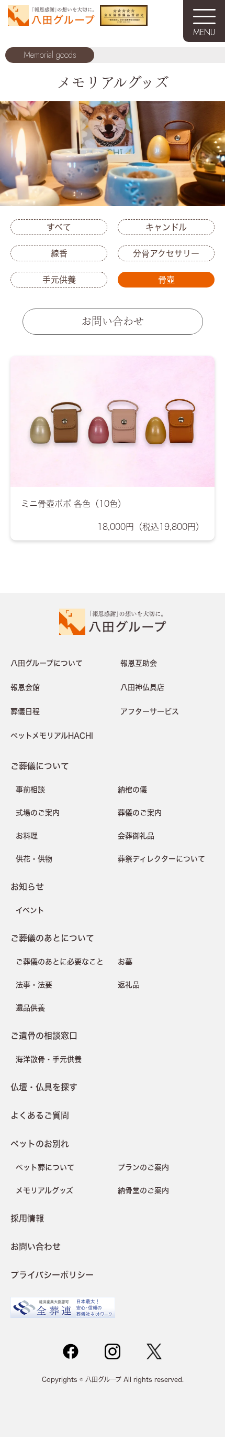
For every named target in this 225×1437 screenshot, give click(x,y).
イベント (30, 910)
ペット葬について (45, 1167)
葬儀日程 (25, 711)
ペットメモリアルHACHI (51, 735)
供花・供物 (34, 859)
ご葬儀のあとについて (52, 937)
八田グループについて (46, 663)
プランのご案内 (143, 1167)
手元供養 (59, 279)
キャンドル (166, 227)
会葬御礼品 (136, 835)
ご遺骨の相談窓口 (43, 1035)
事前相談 (30, 789)
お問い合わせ (112, 320)
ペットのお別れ (39, 1143)
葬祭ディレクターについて (161, 859)
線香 (59, 253)
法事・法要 (34, 984)
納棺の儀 (132, 789)
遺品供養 (30, 1008)
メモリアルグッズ (44, 1190)
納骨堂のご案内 (143, 1190)
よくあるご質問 (39, 1115)
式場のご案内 (38, 812)
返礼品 (129, 984)
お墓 (125, 961)
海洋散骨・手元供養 (49, 1059)
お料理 (27, 835)
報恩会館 (25, 687)
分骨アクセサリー (166, 253)
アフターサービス (149, 711)
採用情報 (27, 1217)
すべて (59, 227)
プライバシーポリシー (52, 1274)
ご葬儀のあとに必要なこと (60, 961)
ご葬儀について (39, 765)
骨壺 (166, 279)
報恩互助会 (138, 663)
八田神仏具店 (142, 687)
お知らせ (27, 886)
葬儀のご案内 (140, 812)
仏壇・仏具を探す (43, 1086)
